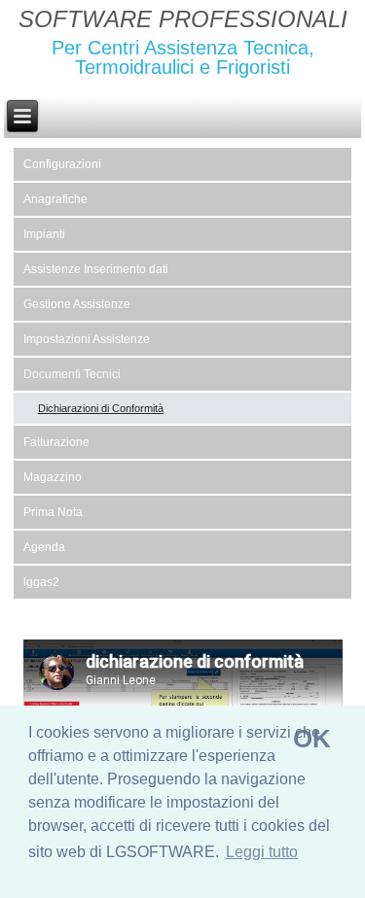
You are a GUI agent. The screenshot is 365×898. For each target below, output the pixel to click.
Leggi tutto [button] (262, 852)
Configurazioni (62, 164)
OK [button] (312, 738)
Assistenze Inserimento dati (95, 269)
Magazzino (52, 477)
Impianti (44, 234)
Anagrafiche (55, 199)
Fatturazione (56, 442)
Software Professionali (182, 19)
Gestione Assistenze (76, 304)
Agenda (44, 547)
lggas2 (41, 582)
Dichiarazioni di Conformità (101, 408)
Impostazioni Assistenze (86, 339)
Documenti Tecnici (72, 374)
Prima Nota (53, 512)
